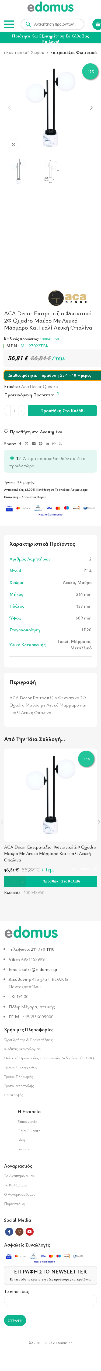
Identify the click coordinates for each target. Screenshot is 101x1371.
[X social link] (26, 443)
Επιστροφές (13, 1094)
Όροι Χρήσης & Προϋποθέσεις (28, 1039)
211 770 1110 (42, 949)
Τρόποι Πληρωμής (18, 1076)
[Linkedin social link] (47, 443)
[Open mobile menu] (9, 24)
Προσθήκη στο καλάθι (62, 410)
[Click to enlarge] (13, 144)
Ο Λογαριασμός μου (19, 1194)
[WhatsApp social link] (54, 443)
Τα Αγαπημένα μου (19, 1175)
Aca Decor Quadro (39, 386)
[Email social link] (33, 443)
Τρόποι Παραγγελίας (20, 1066)
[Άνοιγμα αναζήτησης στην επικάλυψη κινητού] (52, 24)
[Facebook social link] (20, 443)
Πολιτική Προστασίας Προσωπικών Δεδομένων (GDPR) (49, 1057)
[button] (50, 881)
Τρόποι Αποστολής (19, 1085)
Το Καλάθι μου (15, 1184)
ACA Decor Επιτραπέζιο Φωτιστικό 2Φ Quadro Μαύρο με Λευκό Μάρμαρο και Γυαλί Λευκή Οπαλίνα (50, 853)
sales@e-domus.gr (40, 969)
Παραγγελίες (14, 1203)
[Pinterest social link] (40, 443)
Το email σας (16, 1291)
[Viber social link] (60, 443)
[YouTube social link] (30, 1232)
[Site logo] (50, 7)
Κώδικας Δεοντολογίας (22, 1048)
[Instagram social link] (19, 1232)
